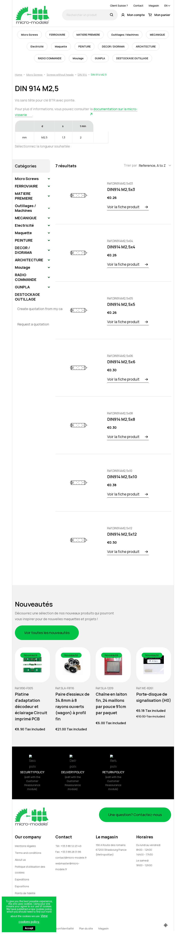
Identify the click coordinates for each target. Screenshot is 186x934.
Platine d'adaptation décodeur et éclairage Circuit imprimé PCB (31, 706)
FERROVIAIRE (57, 34)
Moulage (78, 58)
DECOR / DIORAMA (113, 46)
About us (20, 859)
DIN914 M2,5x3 (121, 189)
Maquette (61, 46)
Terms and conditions (28, 853)
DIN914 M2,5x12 (122, 534)
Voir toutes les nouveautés (47, 632)
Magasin (154, 5)
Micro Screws (29, 34)
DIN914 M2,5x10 (122, 476)
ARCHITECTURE (146, 46)
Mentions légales (25, 846)
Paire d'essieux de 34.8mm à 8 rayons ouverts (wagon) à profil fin (72, 706)
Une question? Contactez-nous (135, 814)
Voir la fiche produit (123, 206)
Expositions (22, 886)
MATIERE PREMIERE (88, 34)
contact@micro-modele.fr (71, 857)
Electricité (37, 46)
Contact (138, 5)
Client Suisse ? (119, 5)
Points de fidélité (25, 893)
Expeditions (22, 879)
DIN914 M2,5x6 (121, 362)
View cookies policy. (33, 919)
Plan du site (86, 928)
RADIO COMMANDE (49, 58)
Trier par (130, 165)
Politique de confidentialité (57, 928)
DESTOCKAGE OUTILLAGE (132, 58)
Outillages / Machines (125, 34)
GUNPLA (100, 58)
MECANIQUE (157, 34)
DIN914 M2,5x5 (121, 304)
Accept (29, 928)
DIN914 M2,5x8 (121, 419)
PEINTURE (84, 46)
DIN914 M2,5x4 (121, 247)
